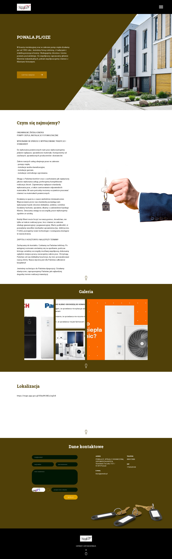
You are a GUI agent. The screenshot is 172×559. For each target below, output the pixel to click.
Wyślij (71, 497)
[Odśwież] (48, 490)
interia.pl (93, 546)
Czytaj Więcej (28, 75)
